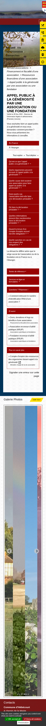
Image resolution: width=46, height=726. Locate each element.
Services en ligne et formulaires (17, 280)
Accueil (10, 47)
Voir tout (36, 400)
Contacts (9, 702)
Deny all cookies (33, 719)
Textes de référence (17, 271)
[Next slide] (36, 551)
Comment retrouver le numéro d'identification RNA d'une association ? (22, 299)
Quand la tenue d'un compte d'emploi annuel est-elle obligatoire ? (19, 231)
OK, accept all (14, 719)
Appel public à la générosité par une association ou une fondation (23, 86)
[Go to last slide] (9, 551)
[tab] (23, 143)
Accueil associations (18, 67)
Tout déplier (32, 155)
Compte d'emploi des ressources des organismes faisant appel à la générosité (23, 359)
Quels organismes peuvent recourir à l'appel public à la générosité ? (21, 172)
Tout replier (19, 155)
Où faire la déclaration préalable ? (18, 208)
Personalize (23, 723)
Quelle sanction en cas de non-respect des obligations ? (20, 242)
